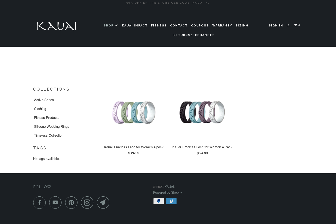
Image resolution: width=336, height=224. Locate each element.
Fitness (159, 25)
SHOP (109, 25)
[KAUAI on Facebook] (40, 202)
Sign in (276, 25)
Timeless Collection (48, 135)
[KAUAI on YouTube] (56, 202)
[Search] (288, 25)
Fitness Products (46, 117)
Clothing (40, 108)
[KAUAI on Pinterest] (72, 202)
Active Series (44, 99)
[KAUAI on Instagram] (88, 202)
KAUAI (169, 186)
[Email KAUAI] (104, 202)
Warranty (222, 25)
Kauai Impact (135, 25)
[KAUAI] (56, 26)
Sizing (242, 25)
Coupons (200, 25)
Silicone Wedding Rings (51, 126)
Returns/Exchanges (194, 35)
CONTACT (179, 25)
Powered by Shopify (167, 192)
